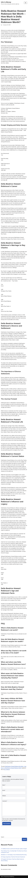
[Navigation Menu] (25, 3)
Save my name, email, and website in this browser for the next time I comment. (13, 819)
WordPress (11, 876)
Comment (4, 801)
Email (3, 790)
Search (2, 837)
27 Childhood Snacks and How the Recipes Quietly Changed (14, 848)
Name (4, 785)
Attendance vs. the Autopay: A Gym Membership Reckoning (14, 854)
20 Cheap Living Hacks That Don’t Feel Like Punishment (13, 856)
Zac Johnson (7, 769)
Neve (2, 876)
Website (4, 795)
